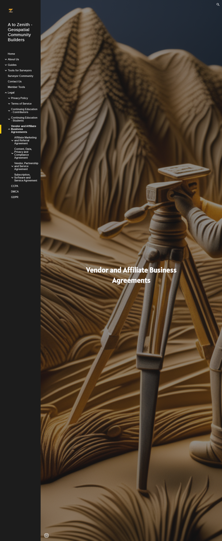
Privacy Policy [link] (19, 98)
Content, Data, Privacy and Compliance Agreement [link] (23, 153)
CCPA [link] (14, 186)
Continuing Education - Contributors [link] (24, 111)
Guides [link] (12, 65)
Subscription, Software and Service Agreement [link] (25, 177)
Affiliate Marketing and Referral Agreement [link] (25, 140)
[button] (218, 4)
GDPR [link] (14, 197)
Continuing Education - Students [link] (24, 119)
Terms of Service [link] (21, 103)
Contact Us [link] (15, 81)
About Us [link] (13, 59)
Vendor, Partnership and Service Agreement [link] (26, 166)
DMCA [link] (15, 191)
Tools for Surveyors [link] (20, 70)
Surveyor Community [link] (20, 76)
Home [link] (11, 53)
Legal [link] (11, 92)
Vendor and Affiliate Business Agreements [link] (23, 129)
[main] (131, 274)
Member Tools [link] (16, 87)
